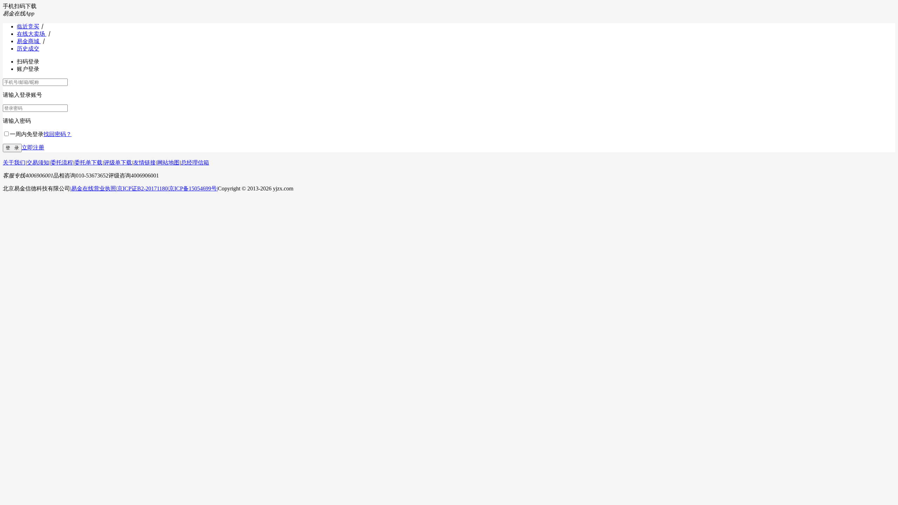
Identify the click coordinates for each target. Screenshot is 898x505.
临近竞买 (28, 26)
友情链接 (144, 163)
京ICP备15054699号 (193, 188)
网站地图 (168, 163)
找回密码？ (57, 134)
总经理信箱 (195, 163)
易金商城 (29, 41)
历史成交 (28, 49)
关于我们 (14, 163)
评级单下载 (118, 163)
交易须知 (38, 163)
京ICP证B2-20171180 (142, 188)
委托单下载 (88, 163)
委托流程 (62, 163)
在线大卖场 (31, 34)
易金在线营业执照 (93, 188)
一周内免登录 (26, 134)
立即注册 (33, 147)
